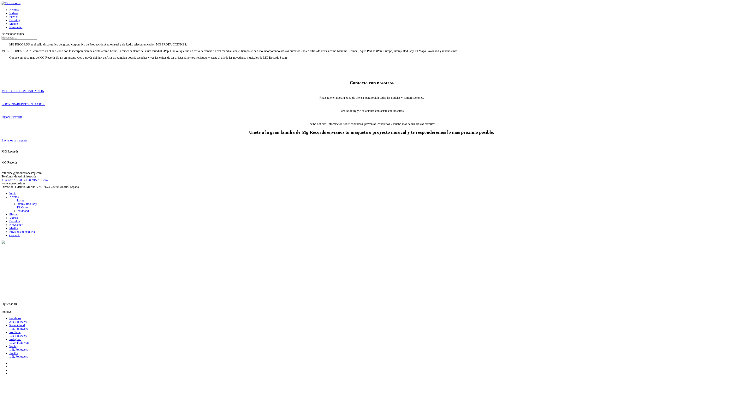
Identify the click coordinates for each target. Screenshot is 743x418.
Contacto (14, 235)
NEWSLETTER (12, 117)
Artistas (14, 9)
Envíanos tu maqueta (14, 140)
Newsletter (15, 27)
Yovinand (23, 210)
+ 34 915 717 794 (37, 180)
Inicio (12, 193)
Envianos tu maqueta (22, 231)
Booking (14, 20)
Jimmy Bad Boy (27, 204)
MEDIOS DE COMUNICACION (23, 91)
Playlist (13, 16)
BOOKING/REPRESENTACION (23, 104)
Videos (13, 13)
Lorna (20, 200)
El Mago (22, 207)
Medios (13, 23)
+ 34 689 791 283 (13, 180)
